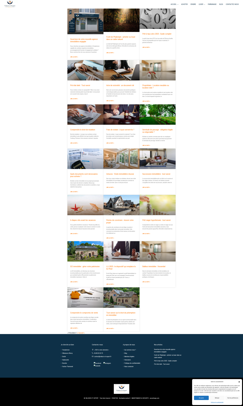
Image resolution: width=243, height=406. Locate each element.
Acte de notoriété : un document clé (120, 85)
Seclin (64, 356)
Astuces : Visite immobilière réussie (120, 174)
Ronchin (64, 363)
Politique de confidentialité (217, 402)
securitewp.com (154, 398)
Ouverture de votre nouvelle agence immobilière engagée (84, 40)
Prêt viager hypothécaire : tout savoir (156, 220)
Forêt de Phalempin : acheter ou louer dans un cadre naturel (120, 38)
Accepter (201, 398)
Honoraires (127, 360)
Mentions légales (129, 356)
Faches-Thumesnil (67, 366)
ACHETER (184, 4)
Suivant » (82, 333)
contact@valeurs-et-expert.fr (102, 356)
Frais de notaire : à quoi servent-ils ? (120, 130)
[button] (239, 382)
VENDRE (193, 4)
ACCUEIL (173, 4)
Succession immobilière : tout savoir (156, 174)
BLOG (221, 4)
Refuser (217, 398)
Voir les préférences (232, 398)
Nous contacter (129, 366)
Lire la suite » (74, 57)
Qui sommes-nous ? (130, 350)
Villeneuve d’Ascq (67, 353)
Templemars (66, 350)
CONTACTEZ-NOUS (232, 4)
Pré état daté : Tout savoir (80, 85)
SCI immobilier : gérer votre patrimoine (85, 266)
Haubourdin (65, 360)
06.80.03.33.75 (98, 353)
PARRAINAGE (212, 4)
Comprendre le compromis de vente (84, 313)
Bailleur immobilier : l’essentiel (153, 266)
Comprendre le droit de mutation (82, 130)
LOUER (201, 4)
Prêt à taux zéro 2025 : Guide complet (156, 34)
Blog (125, 353)
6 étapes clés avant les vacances (83, 220)
